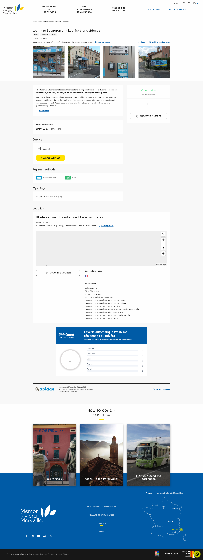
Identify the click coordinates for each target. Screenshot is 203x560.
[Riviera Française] (157, 554)
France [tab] (149, 493)
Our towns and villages (16, 554)
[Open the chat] (197, 554)
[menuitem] (13, 9)
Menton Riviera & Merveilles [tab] (170, 493)
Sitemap (66, 554)
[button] (184, 3)
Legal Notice (55, 554)
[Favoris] (189, 3)
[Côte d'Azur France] (171, 554)
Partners (43, 554)
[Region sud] (189, 554)
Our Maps (33, 554)
